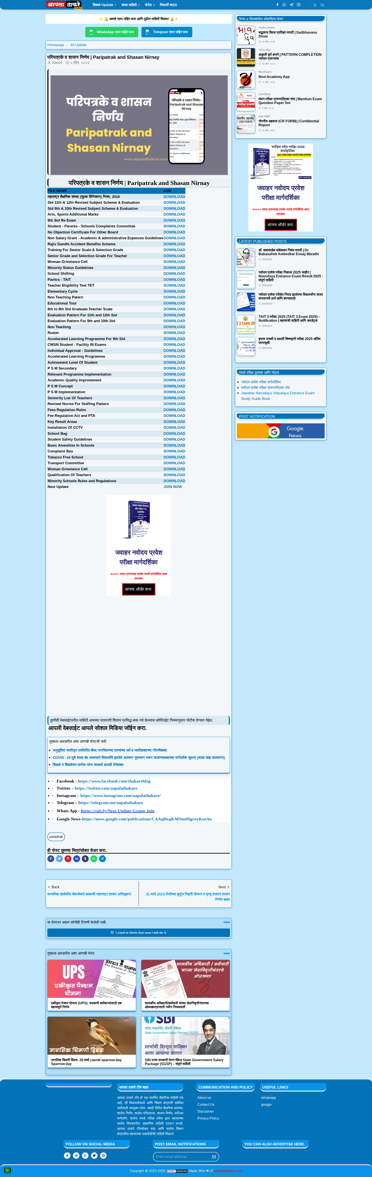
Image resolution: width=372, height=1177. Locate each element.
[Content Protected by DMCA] (177, 1171)
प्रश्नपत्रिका (265, 94)
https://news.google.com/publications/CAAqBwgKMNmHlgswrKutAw (147, 819)
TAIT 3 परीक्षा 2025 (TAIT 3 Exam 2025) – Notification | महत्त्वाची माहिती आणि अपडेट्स (289, 318)
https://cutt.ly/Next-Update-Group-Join (117, 810)
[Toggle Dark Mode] (315, 4)
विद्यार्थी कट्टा (265, 72)
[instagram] (298, 5)
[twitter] (94, 1155)
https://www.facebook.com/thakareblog (114, 781)
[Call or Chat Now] (7, 1170)
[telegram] (291, 5)
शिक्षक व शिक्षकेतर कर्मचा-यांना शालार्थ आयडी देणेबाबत (88, 765)
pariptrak (56, 836)
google (266, 1104)
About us (204, 1097)
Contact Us (205, 1104)
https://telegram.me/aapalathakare (110, 802)
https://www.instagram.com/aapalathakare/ (120, 795)
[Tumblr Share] (85, 858)
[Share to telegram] (102, 858)
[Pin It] (68, 858)
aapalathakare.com (228, 1171)
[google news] (305, 5)
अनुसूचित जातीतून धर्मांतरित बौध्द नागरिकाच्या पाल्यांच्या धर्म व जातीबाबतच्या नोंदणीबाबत (110, 750)
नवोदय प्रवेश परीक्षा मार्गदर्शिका (261, 382)
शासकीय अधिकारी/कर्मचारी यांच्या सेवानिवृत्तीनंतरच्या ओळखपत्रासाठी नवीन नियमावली (177, 1005)
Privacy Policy (208, 1118)
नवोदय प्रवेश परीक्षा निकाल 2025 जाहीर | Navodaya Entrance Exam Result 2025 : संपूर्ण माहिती (291, 276)
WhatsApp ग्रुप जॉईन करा (115, 32)
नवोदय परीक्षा (265, 49)
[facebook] (277, 5)
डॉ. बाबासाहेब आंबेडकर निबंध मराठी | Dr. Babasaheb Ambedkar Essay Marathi (289, 252)
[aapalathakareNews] (281, 431)
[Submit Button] (214, 1156)
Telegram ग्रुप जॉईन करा (170, 32)
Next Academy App (274, 77)
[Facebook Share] (50, 858)
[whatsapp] (284, 5)
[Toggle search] (322, 5)
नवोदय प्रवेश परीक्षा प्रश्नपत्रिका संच (265, 388)
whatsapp (268, 1097)
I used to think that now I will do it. (141, 932)
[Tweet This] (59, 858)
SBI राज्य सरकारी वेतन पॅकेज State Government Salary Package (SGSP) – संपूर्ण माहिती (184, 1062)
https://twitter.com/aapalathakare (106, 788)
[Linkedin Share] (76, 858)
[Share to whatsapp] (93, 858)
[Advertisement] (138, 656)
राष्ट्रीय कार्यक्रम (267, 27)
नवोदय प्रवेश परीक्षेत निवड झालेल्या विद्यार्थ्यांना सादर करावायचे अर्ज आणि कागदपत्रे (291, 296)
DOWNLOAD (174, 197)
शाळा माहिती (264, 116)
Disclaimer (205, 1111)
